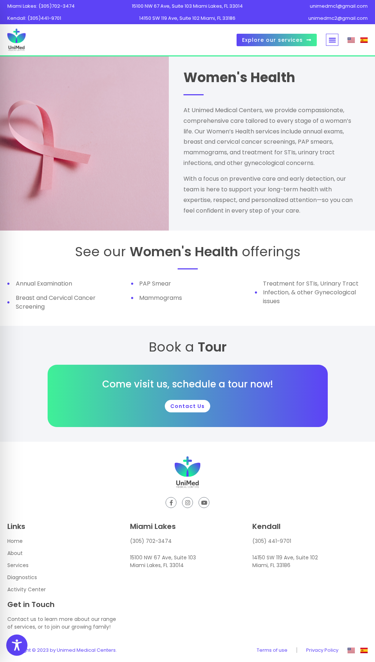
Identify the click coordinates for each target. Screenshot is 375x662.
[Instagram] (187, 502)
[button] (332, 40)
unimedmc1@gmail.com (339, 6)
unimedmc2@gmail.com (338, 18)
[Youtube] (203, 502)
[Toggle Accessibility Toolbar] (16, 645)
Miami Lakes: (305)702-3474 (41, 6)
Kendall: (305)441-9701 (34, 18)
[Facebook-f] (171, 502)
